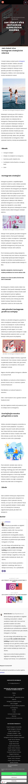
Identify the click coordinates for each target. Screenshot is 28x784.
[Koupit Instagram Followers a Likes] (3, 2)
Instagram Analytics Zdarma (14, 701)
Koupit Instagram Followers (14, 729)
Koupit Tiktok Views (14, 743)
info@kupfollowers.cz (15, 683)
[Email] (3, 571)
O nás (14, 712)
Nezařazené (15, 19)
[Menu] (25, 2)
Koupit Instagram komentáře (14, 727)
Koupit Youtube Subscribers (14, 756)
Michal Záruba (6, 522)
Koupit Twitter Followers (14, 748)
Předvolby (14, 781)
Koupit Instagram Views (14, 750)
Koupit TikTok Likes (14, 741)
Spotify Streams (14, 762)
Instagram (22, 61)
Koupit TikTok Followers (14, 739)
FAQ (14, 695)
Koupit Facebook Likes (14, 746)
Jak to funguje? (14, 703)
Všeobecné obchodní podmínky (14, 718)
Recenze (14, 716)
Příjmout (14, 773)
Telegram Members (14, 754)
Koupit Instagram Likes (14, 731)
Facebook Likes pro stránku (14, 752)
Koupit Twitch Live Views (14, 760)
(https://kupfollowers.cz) (18, 613)
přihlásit (2, 672)
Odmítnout (14, 777)
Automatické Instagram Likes (14, 735)
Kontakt (14, 710)
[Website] (5, 571)
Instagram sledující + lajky (14, 733)
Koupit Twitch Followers (14, 758)
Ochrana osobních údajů (14, 714)
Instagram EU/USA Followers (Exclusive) (14, 737)
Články (14, 693)
